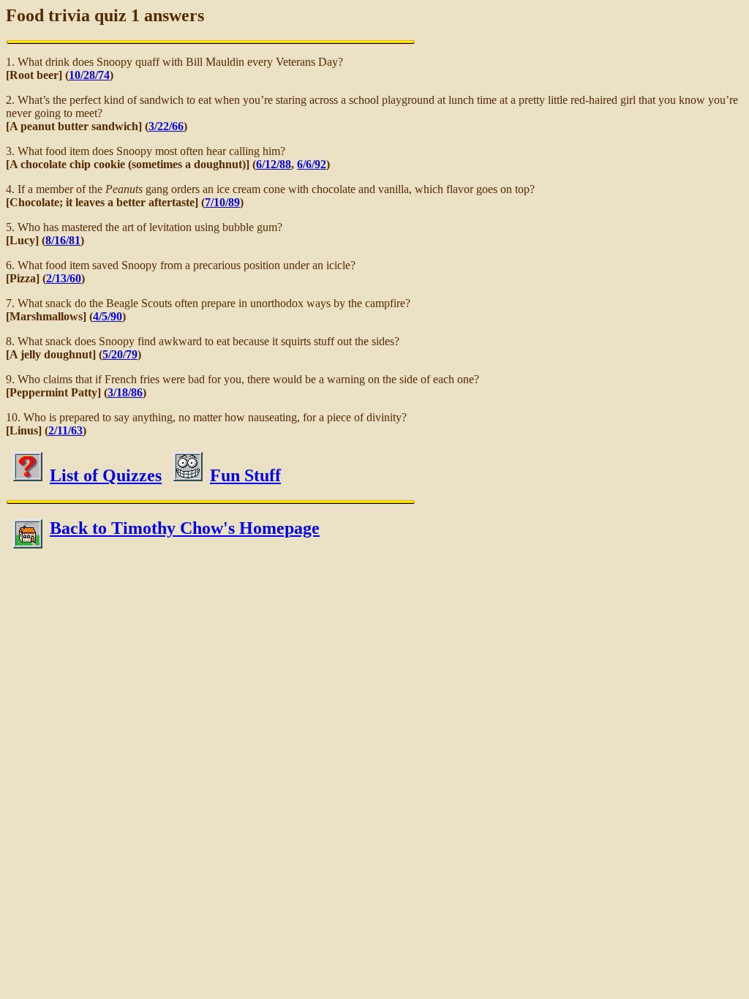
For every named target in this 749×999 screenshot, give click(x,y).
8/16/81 (62, 240)
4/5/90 (107, 316)
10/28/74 (89, 75)
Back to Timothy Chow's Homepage (185, 528)
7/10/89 (222, 202)
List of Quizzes (106, 475)
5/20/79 (120, 354)
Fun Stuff (245, 475)
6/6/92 (311, 164)
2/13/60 (63, 278)
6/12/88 (273, 164)
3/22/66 (166, 126)
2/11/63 (65, 430)
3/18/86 (125, 392)
